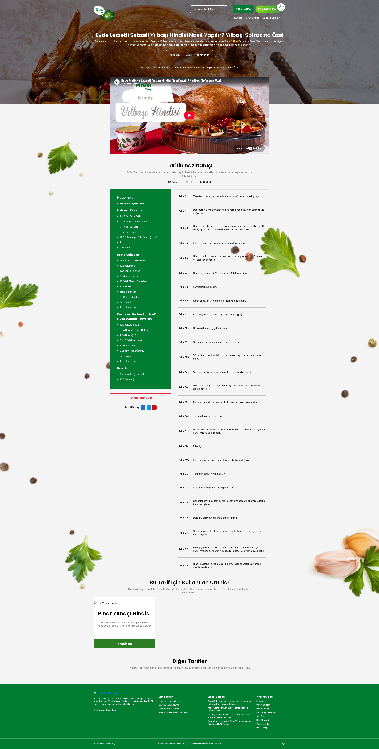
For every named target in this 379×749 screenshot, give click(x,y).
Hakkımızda (99, 710)
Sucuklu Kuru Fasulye (169, 705)
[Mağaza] (270, 8)
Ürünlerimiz (252, 18)
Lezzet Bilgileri (271, 18)
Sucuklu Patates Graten (170, 701)
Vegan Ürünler (263, 724)
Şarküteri (260, 716)
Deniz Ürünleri (262, 709)
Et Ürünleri (261, 701)
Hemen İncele (124, 643)
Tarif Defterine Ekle (140, 398)
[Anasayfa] (104, 14)
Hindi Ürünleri (262, 720)
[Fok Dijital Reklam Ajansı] (283, 744)
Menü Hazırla (243, 9)
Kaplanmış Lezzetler (266, 712)
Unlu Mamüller (263, 705)
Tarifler (238, 18)
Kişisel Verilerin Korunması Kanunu (205, 743)
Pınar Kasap (262, 728)
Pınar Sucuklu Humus (169, 709)
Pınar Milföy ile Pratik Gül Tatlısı (173, 712)
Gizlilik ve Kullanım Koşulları (171, 743)
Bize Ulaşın (111, 710)
